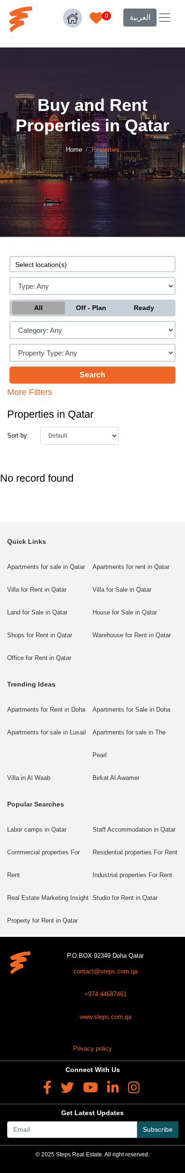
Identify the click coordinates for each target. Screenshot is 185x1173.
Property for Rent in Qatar (42, 920)
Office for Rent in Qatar (39, 657)
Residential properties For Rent (134, 852)
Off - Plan (91, 308)
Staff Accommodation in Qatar (134, 829)
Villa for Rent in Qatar (36, 589)
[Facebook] (47, 1087)
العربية (140, 17)
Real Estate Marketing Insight (48, 897)
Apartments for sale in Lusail (46, 732)
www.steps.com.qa (105, 1016)
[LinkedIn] (113, 1087)
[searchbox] (92, 264)
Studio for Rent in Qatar (124, 897)
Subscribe (158, 1129)
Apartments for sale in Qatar (46, 566)
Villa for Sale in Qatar (121, 589)
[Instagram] (134, 1087)
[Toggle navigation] (164, 18)
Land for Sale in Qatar (37, 612)
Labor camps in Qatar (36, 829)
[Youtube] (91, 1087)
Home (74, 149)
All (38, 308)
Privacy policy (92, 1048)
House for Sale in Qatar (124, 612)
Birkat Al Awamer (115, 777)
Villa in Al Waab (28, 777)
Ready (144, 308)
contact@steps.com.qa (106, 971)
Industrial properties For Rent (132, 875)
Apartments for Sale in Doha (131, 709)
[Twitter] (67, 1087)
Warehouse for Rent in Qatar (131, 635)
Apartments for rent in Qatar (130, 566)
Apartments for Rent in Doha (46, 709)
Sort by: (18, 435)
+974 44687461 (105, 994)
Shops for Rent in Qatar (39, 635)
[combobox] (92, 264)
